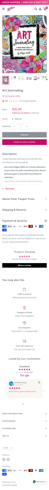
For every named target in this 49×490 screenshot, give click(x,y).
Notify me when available (24, 142)
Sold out (24, 134)
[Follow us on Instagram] (8, 459)
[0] (44, 9)
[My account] (40, 9)
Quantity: (6, 126)
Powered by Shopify (9, 485)
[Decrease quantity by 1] (14, 126)
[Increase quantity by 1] (26, 126)
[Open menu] (3, 9)
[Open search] (36, 9)
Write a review (24, 265)
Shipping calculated (20, 113)
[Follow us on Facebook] (3, 459)
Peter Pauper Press (11, 96)
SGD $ (6, 448)
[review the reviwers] (39, 383)
